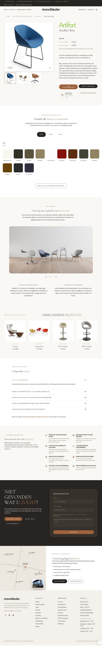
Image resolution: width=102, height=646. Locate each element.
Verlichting (38, 615)
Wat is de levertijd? (20, 380)
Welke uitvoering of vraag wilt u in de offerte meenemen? (70, 515)
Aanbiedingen (21, 9)
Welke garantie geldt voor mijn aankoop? (31, 392)
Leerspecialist (61, 621)
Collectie (12, 9)
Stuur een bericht (13, 523)
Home (5, 9)
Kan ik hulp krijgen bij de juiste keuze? (28, 409)
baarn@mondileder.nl (86, 610)
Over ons (60, 602)
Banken (37, 602)
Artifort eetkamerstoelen (22, 16)
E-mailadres (57, 506)
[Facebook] (9, 615)
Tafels (37, 607)
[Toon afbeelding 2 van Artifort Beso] (22, 78)
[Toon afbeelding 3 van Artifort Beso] (35, 78)
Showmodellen (39, 624)
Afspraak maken (84, 615)
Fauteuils (37, 610)
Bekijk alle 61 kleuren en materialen (51, 185)
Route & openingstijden (24, 4)
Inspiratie (91, 9)
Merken (29, 9)
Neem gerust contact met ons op (37, 417)
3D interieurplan (62, 607)
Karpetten (38, 612)
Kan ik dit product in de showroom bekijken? (31, 397)
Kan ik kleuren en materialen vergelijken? (30, 403)
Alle (61, 134)
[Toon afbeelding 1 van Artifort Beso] (10, 78)
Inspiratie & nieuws (63, 615)
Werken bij (61, 624)
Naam (55, 498)
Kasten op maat (62, 610)
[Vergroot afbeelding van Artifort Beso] (50, 68)
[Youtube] (13, 615)
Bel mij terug (30, 519)
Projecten (60, 612)
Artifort (38, 16)
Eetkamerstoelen (40, 604)
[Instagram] (5, 615)
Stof (51, 134)
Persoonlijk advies (13, 519)
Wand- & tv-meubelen (41, 618)
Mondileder (82, 9)
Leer (41, 134)
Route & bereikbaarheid (86, 612)
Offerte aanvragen (63, 618)
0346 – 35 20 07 (9, 4)
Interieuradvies (62, 604)
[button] (96, 9)
